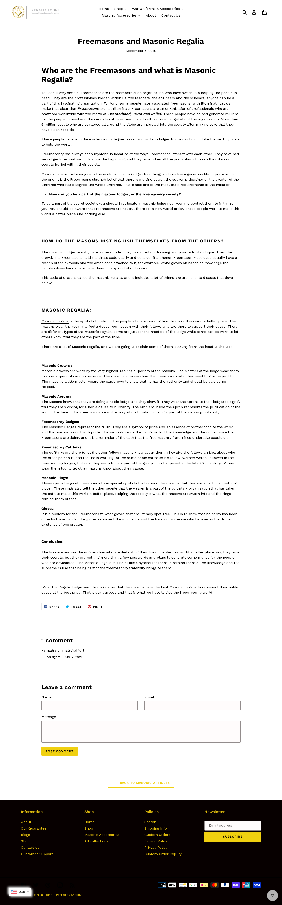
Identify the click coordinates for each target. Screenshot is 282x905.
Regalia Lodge (42, 894)
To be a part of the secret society (69, 203)
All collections (96, 841)
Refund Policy (156, 841)
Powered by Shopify (67, 894)
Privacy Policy (155, 847)
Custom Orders (157, 835)
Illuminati (121, 108)
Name (46, 697)
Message (48, 717)
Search (150, 822)
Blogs (25, 835)
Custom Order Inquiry (163, 854)
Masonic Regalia (55, 321)
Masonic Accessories (101, 835)
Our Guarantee (33, 828)
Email (149, 697)
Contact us (30, 847)
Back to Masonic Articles (144, 782)
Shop (25, 841)
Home (89, 822)
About (26, 822)
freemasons (180, 103)
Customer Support (37, 854)
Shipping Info (155, 828)
